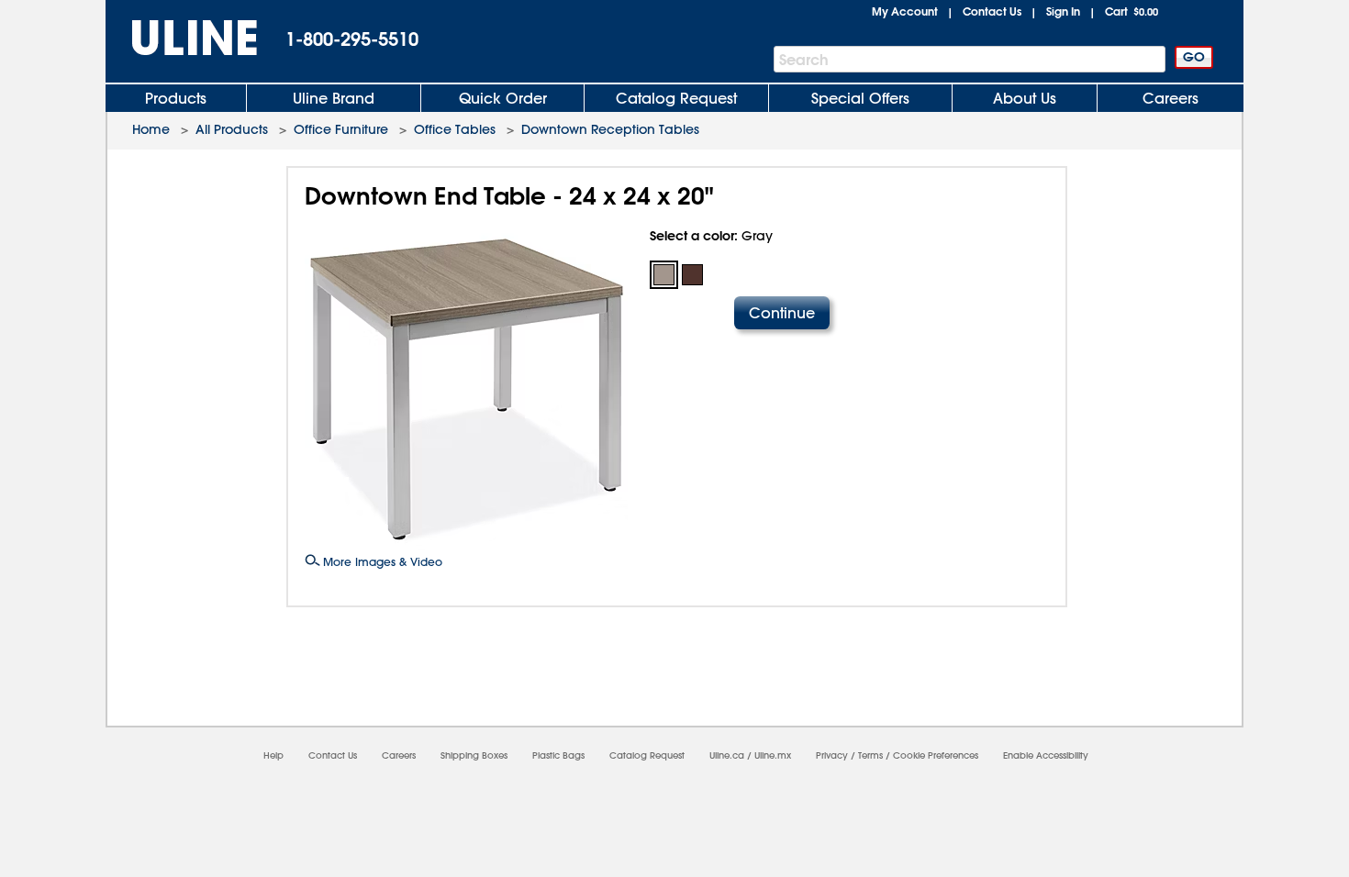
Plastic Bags (558, 755)
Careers (1170, 98)
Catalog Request (676, 98)
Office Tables (455, 129)
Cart (1131, 11)
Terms (870, 755)
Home (151, 129)
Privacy (832, 755)
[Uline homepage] (182, 38)
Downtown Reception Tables (610, 129)
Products (175, 98)
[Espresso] (692, 275)
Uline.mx (772, 755)
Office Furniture (341, 129)
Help (273, 755)
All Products (231, 129)
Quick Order (503, 98)
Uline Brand (333, 98)
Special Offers (860, 98)
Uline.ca (726, 755)
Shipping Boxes (473, 755)
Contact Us (992, 11)
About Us (1024, 98)
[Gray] (664, 275)
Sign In (1063, 11)
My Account (905, 11)
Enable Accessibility (1045, 755)
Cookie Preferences (935, 755)
